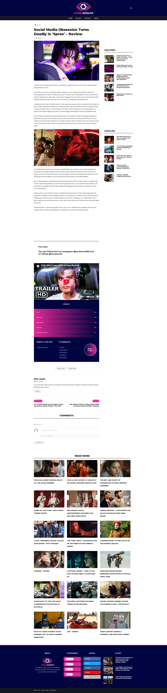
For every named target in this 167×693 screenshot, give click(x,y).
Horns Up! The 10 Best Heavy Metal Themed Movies (124, 157)
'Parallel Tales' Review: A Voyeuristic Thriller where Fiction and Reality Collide (124, 660)
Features (87, 18)
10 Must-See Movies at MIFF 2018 (124, 94)
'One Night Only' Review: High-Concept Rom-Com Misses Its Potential (124, 668)
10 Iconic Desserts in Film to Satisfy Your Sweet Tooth (124, 138)
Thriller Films (72, 368)
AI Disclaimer (52, 690)
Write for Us (37, 690)
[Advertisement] (66, 225)
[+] (51, 435)
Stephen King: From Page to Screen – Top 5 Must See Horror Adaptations (124, 58)
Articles (37, 391)
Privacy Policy (45, 690)
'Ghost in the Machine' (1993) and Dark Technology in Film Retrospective (124, 77)
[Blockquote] (48, 436)
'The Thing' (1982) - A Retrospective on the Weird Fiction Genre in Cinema (82, 543)
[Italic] (44, 436)
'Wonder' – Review (41, 571)
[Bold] (41, 436)
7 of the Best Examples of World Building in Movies (125, 147)
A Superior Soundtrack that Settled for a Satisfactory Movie (124, 86)
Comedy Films (61, 368)
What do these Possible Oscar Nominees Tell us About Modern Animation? (48, 634)
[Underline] (46, 436)
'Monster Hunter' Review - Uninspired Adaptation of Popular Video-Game (115, 574)
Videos (96, 18)
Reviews (78, 18)
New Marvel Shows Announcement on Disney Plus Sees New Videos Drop (80, 513)
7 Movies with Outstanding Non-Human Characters (123, 166)
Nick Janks (38, 38)
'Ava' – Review (72, 631)
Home (70, 18)
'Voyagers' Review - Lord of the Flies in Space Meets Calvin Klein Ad (81, 574)
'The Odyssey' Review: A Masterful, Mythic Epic (124, 677)
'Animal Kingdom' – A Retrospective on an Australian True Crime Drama (115, 513)
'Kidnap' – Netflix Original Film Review (124, 175)
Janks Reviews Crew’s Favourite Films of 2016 (125, 66)
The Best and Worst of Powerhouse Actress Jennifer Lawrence (113, 483)
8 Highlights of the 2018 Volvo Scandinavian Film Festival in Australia (47, 604)
